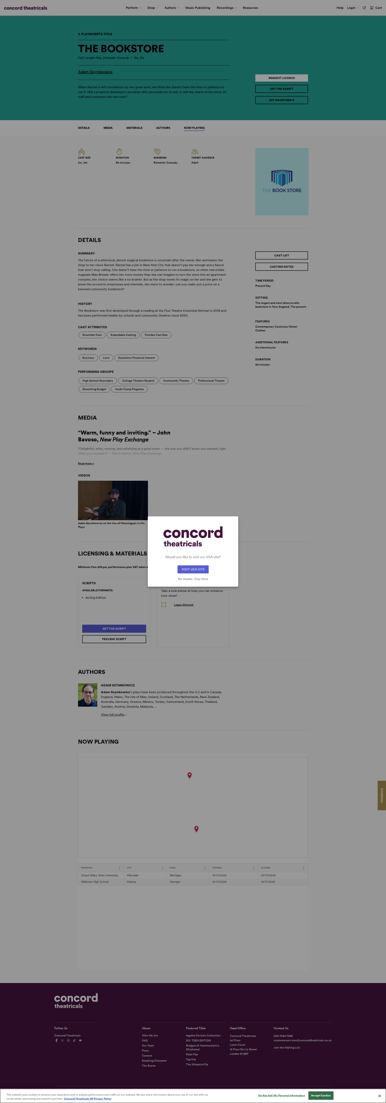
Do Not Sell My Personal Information (281, 1095)
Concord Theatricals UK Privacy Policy (88, 1098)
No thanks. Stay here (193, 579)
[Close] (379, 1096)
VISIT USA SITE (193, 569)
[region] (193, 1096)
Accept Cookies (321, 1095)
